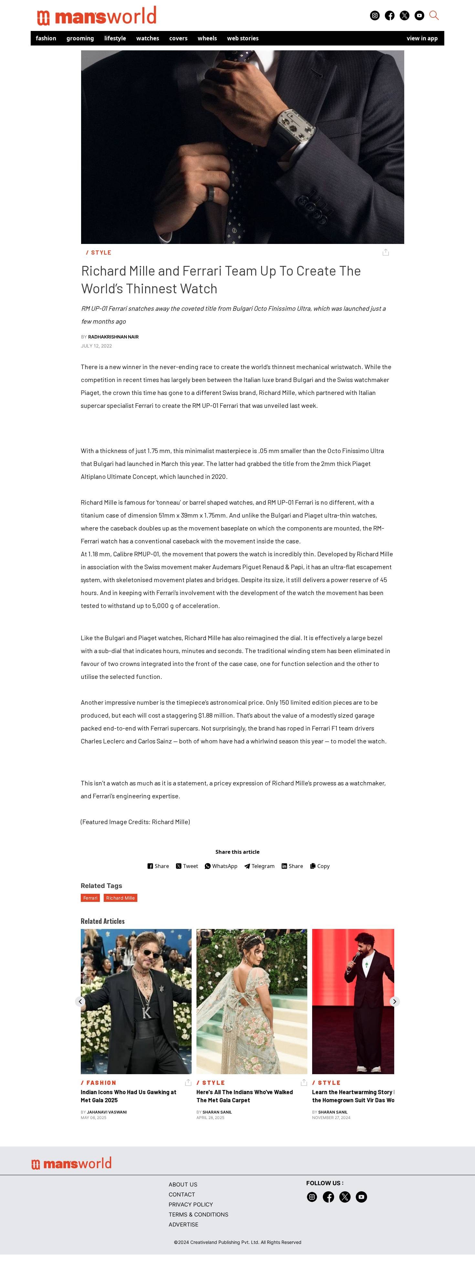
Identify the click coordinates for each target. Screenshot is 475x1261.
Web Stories (243, 38)
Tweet (190, 866)
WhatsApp (225, 866)
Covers (178, 38)
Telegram (263, 866)
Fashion (46, 38)
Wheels (207, 38)
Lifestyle (115, 38)
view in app (422, 38)
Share (162, 866)
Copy (323, 866)
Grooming (80, 38)
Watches (147, 38)
